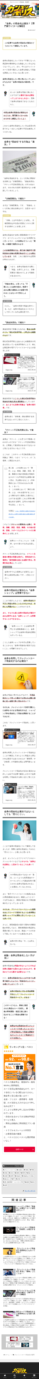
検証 (29, 1173)
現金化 (18, 1176)
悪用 (23, 1173)
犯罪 (11, 1176)
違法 (33, 1182)
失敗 (5, 1173)
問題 (32, 1170)
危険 (26, 1170)
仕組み (20, 1170)
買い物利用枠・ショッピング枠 (13, 1182)
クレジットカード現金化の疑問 (13, 1166)
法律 (5, 1176)
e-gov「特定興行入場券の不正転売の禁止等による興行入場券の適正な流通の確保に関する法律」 (22, 514)
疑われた (7, 1179)
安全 (11, 1173)
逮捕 (27, 1182)
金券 (5, 1185)
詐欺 (18, 1179)
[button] (35, 651)
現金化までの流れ (28, 1176)
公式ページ (19, 1149)
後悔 (17, 1173)
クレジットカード (9, 1170)
